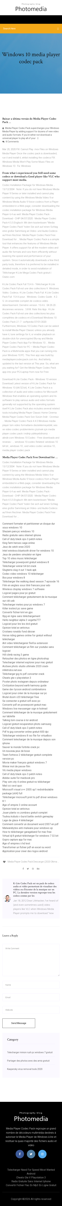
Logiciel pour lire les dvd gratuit (20, 623)
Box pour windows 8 (13, 577)
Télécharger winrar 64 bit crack (19, 566)
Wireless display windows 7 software (23, 589)
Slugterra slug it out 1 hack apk (19, 569)
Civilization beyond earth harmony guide (24, 685)
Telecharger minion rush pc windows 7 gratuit (30, 1052)
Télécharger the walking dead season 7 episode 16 (30, 581)
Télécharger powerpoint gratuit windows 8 (25, 562)
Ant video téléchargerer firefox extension (25, 643)
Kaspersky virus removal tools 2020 (24, 1069)
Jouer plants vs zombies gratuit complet (24, 812)
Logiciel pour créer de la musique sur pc (24, 693)
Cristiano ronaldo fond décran (18, 631)
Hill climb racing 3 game (15, 654)
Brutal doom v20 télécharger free (20, 697)
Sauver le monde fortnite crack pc (21, 747)
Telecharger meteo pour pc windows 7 (23, 604)
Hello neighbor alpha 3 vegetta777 (21, 620)
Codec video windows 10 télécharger (23, 573)
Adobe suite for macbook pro (18, 777)
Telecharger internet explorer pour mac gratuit (27, 662)
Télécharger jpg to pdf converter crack (23, 673)
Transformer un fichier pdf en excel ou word (26, 847)
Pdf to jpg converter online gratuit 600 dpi (25, 731)
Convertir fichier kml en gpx (17, 612)
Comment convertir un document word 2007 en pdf (30, 824)
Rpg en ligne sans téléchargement (21, 616)
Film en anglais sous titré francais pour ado (26, 585)
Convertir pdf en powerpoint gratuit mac (24, 704)
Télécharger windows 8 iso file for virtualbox (27, 735)
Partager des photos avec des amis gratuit (28, 1060)
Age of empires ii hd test (16, 843)
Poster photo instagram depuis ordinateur (25, 681)
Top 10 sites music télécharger (19, 558)
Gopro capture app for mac (17, 839)
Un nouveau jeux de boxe (16, 751)
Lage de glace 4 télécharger (17, 820)
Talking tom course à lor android (20, 720)
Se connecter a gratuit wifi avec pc (21, 700)
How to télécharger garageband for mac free (27, 831)
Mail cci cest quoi (12, 785)
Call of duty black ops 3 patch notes (22, 539)
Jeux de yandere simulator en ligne (21, 554)
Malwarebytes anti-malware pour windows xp (27, 828)
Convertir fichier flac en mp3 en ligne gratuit (31, 1185)
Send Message (18, 1023)
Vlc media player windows (16, 770)
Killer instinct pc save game (17, 608)
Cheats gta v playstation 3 (16, 677)
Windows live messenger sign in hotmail (24, 708)
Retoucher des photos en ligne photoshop (25, 658)
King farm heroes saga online (18, 542)
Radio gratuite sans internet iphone (21, 535)
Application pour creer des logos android (25, 851)
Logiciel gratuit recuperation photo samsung (26, 724)
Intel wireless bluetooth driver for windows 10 (28, 550)
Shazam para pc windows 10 (18, 531)
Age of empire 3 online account (19, 804)
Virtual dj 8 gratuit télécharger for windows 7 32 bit (30, 835)
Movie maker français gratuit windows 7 (24, 762)
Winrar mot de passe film (16, 766)
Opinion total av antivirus (16, 627)
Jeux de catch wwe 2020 (16, 546)
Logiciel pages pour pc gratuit (18, 593)
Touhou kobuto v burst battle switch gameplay (27, 816)
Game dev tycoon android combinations (24, 689)
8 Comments (12, 141)
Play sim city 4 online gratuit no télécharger (26, 781)
